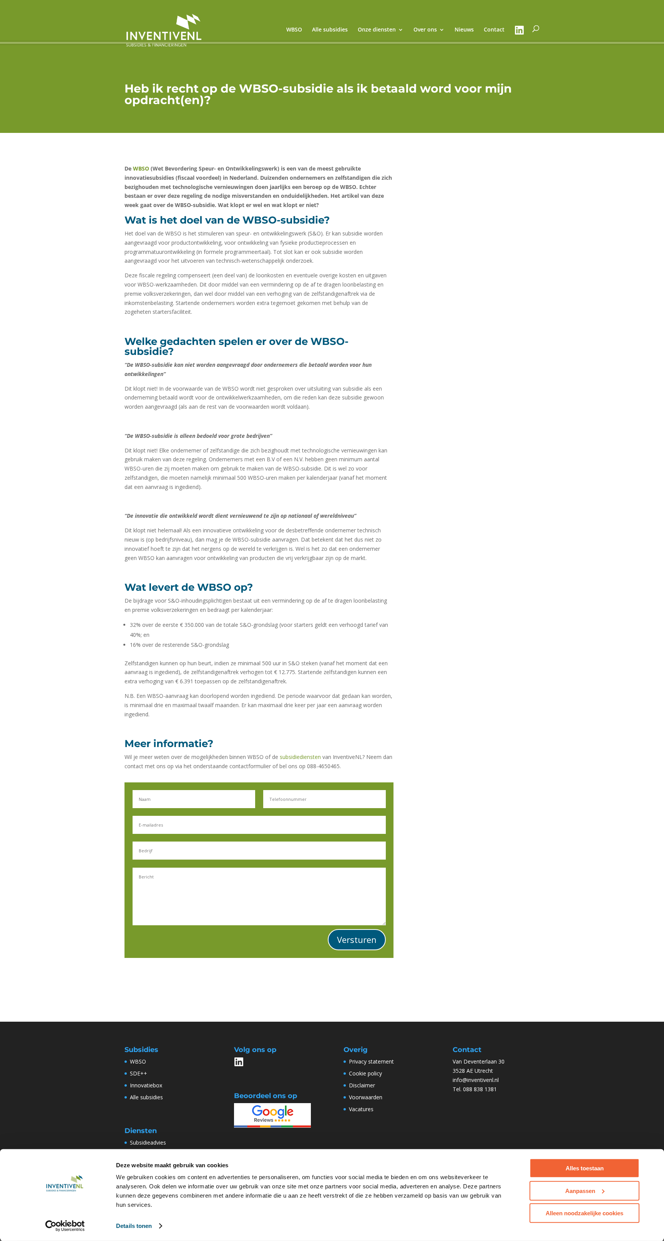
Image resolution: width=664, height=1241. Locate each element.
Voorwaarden (365, 1097)
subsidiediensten (300, 757)
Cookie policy (365, 1073)
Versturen (357, 939)
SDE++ (138, 1073)
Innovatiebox (146, 1085)
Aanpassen (580, 1190)
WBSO (141, 168)
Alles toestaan (585, 1168)
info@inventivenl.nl (476, 1080)
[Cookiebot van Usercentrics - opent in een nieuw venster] (65, 1226)
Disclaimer (362, 1085)
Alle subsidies (146, 1097)
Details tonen (134, 1226)
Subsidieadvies (148, 1142)
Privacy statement (371, 1061)
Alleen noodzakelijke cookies (584, 1213)
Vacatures (361, 1109)
